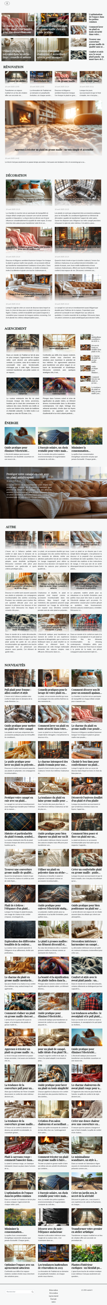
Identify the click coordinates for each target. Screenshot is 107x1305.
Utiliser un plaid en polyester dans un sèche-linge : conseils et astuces (17, 54)
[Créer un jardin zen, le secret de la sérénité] (86, 1181)
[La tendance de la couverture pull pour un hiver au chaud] (20, 1073)
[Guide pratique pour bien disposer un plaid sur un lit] (53, 821)
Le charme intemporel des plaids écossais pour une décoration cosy (78, 248)
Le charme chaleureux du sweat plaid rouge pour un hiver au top (86, 1088)
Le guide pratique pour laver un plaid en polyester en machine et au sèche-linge (21, 586)
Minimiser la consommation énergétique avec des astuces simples (83, 452)
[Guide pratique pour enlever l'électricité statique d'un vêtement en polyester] (86, 581)
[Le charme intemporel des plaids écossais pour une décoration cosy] (78, 240)
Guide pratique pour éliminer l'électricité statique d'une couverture (19, 450)
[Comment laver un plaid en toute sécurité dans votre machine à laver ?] (79, 30)
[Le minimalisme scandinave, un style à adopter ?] (85, 337)
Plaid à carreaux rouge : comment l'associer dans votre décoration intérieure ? (18, 1161)
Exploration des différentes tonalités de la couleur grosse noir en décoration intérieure (20, 946)
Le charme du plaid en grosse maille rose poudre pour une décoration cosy (17, 29)
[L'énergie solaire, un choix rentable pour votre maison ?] (53, 436)
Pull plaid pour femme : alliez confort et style (21, 543)
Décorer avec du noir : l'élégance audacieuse (50, 1230)
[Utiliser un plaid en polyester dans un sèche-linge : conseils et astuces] (53, 581)
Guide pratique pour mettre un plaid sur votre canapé (78, 200)
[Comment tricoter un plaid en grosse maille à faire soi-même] (85, 379)
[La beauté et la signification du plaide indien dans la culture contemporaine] (59, 387)
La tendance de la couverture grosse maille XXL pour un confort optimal (19, 1125)
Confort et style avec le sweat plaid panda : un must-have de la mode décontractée (96, 57)
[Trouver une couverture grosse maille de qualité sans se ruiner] (79, 42)
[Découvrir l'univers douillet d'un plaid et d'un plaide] (85, 347)
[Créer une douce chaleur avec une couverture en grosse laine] (86, 1109)
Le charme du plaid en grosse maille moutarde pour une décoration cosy (95, 363)
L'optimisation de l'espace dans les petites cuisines (96, 18)
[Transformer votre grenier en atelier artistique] (86, 1217)
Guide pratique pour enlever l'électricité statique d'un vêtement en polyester (86, 586)
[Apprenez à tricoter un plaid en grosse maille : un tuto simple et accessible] (53, 128)
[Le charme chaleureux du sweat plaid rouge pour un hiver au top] (86, 1073)
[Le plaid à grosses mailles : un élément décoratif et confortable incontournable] (53, 929)
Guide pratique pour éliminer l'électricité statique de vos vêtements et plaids (53, 627)
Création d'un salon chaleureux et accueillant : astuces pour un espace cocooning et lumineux (51, 55)
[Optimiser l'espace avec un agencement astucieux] (59, 343)
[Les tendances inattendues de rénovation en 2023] (53, 1253)
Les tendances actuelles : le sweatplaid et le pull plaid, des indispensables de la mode (86, 627)
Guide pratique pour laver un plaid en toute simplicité (53, 1086)
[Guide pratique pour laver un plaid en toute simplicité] (53, 1073)
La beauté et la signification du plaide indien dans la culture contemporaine (59, 391)
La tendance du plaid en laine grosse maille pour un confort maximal (96, 392)
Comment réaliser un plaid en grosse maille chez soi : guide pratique (52, 29)
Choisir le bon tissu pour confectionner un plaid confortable (29, 295)
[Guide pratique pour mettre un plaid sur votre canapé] (78, 192)
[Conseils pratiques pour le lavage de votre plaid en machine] (53, 540)
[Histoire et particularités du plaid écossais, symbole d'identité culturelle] (22, 387)
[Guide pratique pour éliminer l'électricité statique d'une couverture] (20, 436)
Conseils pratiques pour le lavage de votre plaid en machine (53, 543)
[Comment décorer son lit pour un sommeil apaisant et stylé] (29, 192)
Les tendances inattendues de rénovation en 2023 (42, 81)
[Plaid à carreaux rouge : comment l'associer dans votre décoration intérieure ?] (20, 1145)
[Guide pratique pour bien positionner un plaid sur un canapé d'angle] (86, 893)
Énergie (53, 1299)
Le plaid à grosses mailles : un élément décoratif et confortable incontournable (53, 946)
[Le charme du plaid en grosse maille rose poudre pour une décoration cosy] (29, 240)
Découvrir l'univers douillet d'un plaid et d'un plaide (96, 349)
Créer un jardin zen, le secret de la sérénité (84, 1194)
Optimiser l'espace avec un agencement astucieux (59, 347)
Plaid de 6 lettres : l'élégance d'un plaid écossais (16, 908)
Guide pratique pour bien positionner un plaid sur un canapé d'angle (86, 908)
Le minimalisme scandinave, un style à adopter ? (96, 339)
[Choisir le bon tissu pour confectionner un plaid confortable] (29, 287)
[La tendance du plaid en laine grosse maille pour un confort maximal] (85, 389)
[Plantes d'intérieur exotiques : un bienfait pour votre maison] (86, 1253)
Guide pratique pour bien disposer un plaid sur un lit (53, 835)
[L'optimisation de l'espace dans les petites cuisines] (79, 17)
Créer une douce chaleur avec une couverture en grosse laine (85, 1124)
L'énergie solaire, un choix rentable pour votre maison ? (53, 450)
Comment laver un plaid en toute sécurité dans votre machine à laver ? (96, 33)
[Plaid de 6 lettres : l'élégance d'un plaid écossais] (20, 893)
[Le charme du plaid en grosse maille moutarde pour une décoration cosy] (85, 358)
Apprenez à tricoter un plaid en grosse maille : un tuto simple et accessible (54, 149)
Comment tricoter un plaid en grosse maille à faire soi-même (96, 382)
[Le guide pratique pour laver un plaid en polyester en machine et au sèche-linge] (21, 581)
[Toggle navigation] (7, 3)
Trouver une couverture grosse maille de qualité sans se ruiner (96, 44)
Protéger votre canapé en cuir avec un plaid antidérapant (78, 295)
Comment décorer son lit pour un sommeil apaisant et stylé (29, 200)
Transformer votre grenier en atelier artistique (16, 81)
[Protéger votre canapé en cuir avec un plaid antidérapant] (78, 287)
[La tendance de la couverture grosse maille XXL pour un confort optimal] (20, 1109)
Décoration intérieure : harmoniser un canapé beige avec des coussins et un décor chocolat (85, 946)
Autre (53, 1302)
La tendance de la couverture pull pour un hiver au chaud (18, 1088)
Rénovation (53, 1290)
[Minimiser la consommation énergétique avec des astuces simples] (86, 436)
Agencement (53, 1296)
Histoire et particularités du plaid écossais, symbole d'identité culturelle (22, 391)
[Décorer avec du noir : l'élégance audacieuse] (53, 1217)
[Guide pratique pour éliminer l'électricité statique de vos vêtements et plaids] (85, 368)
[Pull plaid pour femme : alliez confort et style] (21, 540)
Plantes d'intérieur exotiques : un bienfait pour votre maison (86, 1268)
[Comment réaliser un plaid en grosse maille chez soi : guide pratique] (20, 1001)
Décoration (53, 1293)
